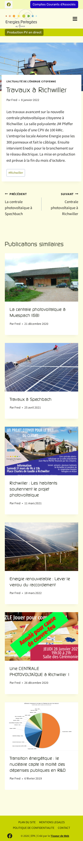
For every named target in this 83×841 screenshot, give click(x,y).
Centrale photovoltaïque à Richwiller (64, 204)
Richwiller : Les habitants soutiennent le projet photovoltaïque (33, 489)
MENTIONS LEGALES (52, 822)
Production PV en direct (24, 32)
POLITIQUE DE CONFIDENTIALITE (33, 828)
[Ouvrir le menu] (74, 18)
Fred (14, 100)
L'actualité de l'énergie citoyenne (31, 81)
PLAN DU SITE (27, 822)
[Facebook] (8, 4)
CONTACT (64, 828)
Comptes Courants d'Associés (54, 4)
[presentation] (41, 277)
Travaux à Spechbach (31, 399)
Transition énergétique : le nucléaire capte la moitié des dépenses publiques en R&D (38, 764)
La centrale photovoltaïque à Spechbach (18, 204)
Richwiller (15, 173)
